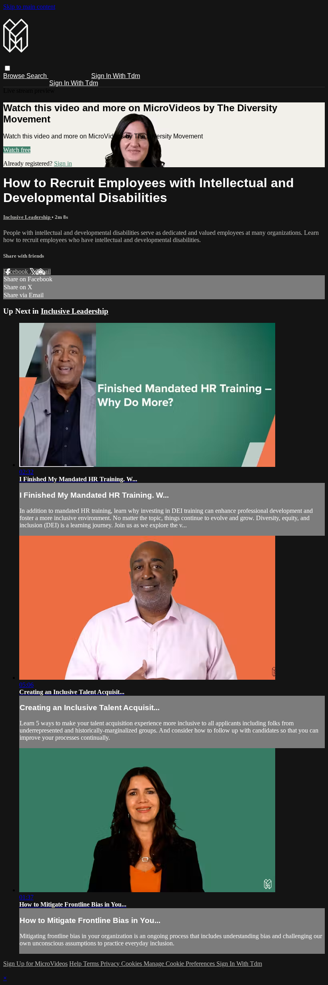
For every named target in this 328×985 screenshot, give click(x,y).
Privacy (110, 963)
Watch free (16, 149)
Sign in (63, 163)
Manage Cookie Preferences (180, 963)
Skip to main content (29, 6)
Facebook (16, 271)
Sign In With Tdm (115, 75)
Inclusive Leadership (27, 217)
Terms (91, 963)
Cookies (132, 963)
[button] (7, 68)
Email (43, 271)
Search (37, 75)
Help (76, 963)
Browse (14, 75)
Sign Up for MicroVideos (35, 963)
